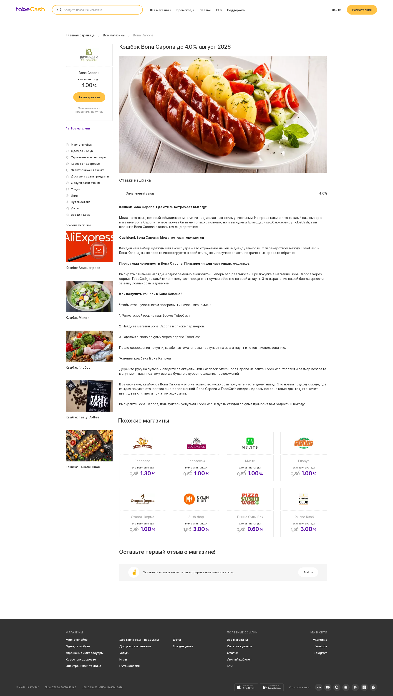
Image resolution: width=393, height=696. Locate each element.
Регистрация (362, 10)
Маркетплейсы (77, 639)
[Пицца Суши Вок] (250, 512)
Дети (177, 639)
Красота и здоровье (81, 659)
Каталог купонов (239, 646)
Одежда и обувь (78, 646)
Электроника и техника (83, 666)
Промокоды (185, 10)
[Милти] (250, 456)
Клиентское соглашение (60, 686)
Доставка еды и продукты (139, 639)
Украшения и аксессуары (84, 653)
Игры (123, 659)
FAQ (219, 10)
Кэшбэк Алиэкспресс (83, 268)
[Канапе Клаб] (304, 512)
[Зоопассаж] (196, 456)
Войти (336, 10)
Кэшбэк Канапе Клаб (83, 467)
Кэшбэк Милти (78, 317)
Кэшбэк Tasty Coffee (82, 417)
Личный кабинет (239, 659)
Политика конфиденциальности (102, 686)
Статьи (205, 10)
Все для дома (183, 646)
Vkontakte (320, 639)
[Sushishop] (196, 512)
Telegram (320, 653)
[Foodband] (142, 456)
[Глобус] (304, 456)
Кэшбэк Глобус (78, 367)
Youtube (321, 646)
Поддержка (236, 10)
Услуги (124, 653)
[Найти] (59, 10)
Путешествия (129, 666)
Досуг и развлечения (135, 646)
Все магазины (160, 10)
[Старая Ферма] (142, 512)
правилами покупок (89, 111)
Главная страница (80, 35)
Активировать (89, 97)
